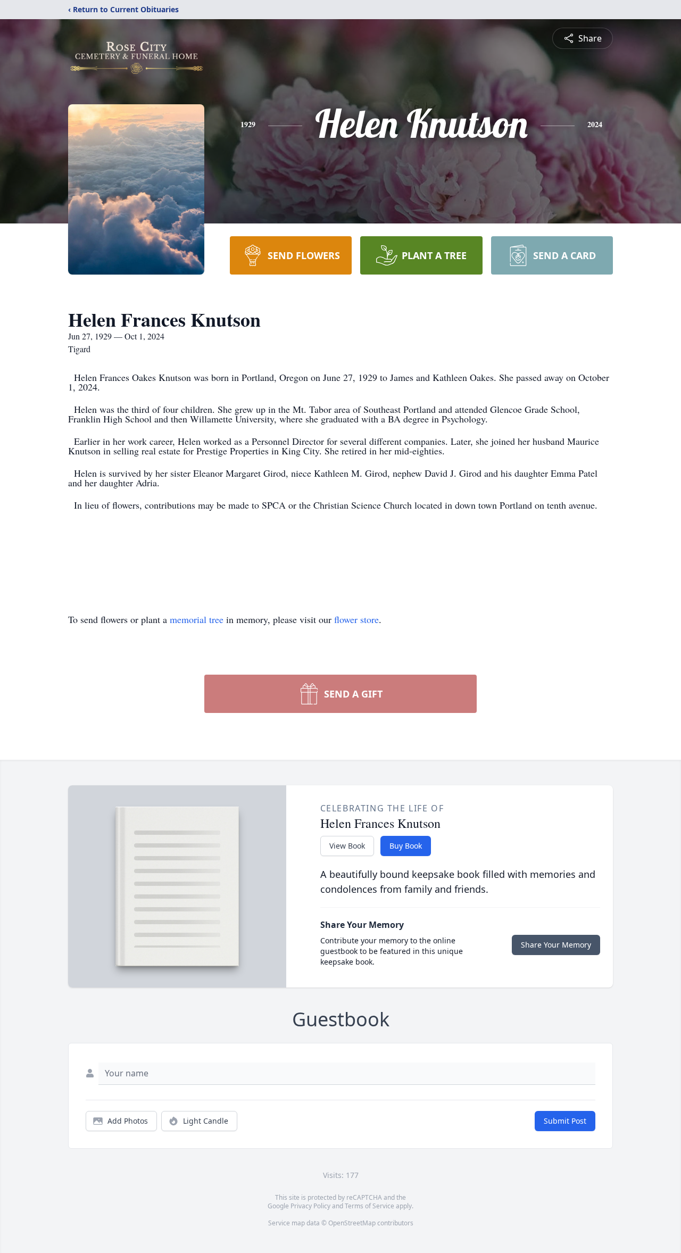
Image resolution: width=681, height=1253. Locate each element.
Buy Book (405, 846)
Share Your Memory (556, 945)
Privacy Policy (310, 1205)
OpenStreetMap (352, 1222)
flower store (356, 619)
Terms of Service (369, 1205)
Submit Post (565, 1121)
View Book (347, 846)
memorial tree (196, 619)
